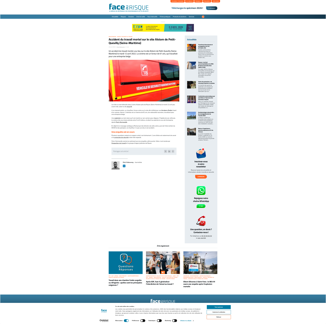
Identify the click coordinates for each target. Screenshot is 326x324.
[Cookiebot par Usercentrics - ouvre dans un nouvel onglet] (104, 320)
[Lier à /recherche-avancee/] (203, 16)
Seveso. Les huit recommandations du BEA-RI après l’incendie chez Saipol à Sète (206, 64)
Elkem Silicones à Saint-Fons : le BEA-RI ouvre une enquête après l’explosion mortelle (199, 284)
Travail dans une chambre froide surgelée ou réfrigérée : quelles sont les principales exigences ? (125, 282)
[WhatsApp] (173, 151)
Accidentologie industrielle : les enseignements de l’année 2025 (206, 114)
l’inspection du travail (118, 143)
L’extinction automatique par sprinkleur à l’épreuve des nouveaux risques (206, 98)
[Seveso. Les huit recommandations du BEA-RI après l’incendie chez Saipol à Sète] (191, 63)
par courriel (202, 238)
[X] (165, 151)
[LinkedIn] (169, 151)
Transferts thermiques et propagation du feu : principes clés (205, 46)
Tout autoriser (219, 307)
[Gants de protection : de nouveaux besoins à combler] (191, 82)
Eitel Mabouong (121, 47)
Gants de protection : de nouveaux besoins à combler (206, 82)
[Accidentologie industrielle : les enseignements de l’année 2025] (191, 113)
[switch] (142, 320)
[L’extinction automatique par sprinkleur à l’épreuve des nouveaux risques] (191, 96)
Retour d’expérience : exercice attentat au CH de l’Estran (205, 130)
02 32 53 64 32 (207, 236)
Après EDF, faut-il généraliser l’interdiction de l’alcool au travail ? (160, 283)
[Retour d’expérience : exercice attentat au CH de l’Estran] (191, 129)
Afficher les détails (185, 320)
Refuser (218, 317)
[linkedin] (124, 166)
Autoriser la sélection (218, 312)
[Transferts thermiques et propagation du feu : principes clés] (191, 45)
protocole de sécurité (121, 137)
